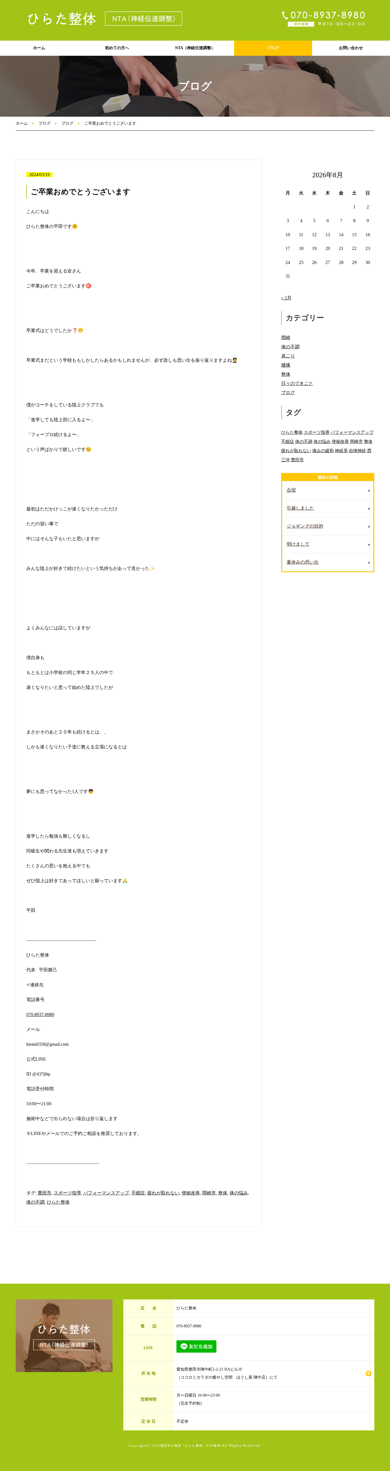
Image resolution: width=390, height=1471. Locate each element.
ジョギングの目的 (305, 526)
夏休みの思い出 (303, 562)
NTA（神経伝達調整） (195, 48)
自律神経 (357, 450)
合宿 (291, 490)
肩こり (288, 355)
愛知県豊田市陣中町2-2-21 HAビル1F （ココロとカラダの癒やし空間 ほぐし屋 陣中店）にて (227, 1373)
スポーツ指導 (67, 1192)
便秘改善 (191, 1192)
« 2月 (286, 297)
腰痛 (285, 365)
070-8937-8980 (40, 1014)
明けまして (298, 544)
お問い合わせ (351, 48)
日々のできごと (297, 383)
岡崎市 (209, 1192)
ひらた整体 (58, 1202)
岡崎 (285, 337)
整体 (222, 1192)
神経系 (341, 450)
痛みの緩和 (323, 450)
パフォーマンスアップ (106, 1192)
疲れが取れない (163, 1192)
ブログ (273, 48)
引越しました (300, 508)
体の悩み (239, 1192)
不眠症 (138, 1192)
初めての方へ (117, 48)
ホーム (39, 48)
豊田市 (44, 1192)
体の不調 (35, 1202)
